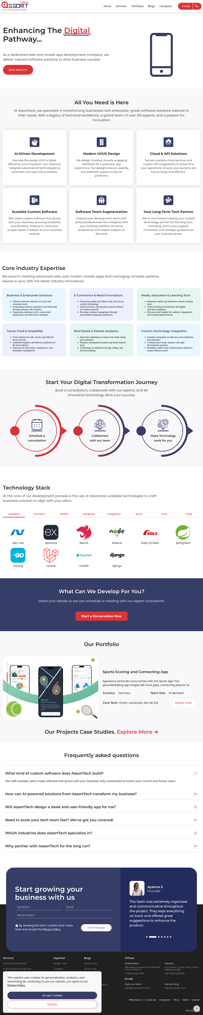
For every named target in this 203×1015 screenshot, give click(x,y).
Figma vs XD (90, 963)
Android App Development (17, 969)
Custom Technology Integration (164, 331)
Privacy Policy (16, 985)
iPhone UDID (90, 969)
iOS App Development (14, 963)
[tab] (14, 515)
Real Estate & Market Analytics (96, 331)
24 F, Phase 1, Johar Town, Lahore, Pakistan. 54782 (182, 968)
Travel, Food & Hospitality (25, 331)
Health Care (60, 963)
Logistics (58, 969)
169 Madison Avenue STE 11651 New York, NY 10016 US (142, 968)
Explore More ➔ (137, 732)
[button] (52, 995)
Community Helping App (125, 672)
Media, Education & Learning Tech (165, 295)
